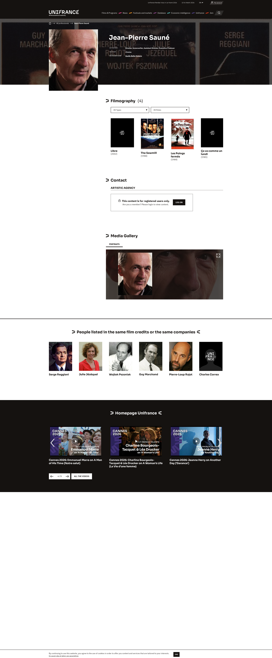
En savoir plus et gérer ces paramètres (64, 656)
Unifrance (200, 13)
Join (211, 13)
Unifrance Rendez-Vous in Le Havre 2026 (162, 3)
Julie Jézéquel (88, 374)
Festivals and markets (142, 13)
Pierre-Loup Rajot (180, 374)
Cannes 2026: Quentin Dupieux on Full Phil (194, 461)
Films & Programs (109, 13)
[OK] (176, 654)
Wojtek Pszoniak (120, 374)
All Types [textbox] (117, 110)
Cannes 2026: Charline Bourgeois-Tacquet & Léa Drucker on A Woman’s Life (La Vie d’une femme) (75, 463)
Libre (114, 151)
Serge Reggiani (59, 374)
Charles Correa (209, 374)
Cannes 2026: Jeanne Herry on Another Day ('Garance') (134, 461)
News (125, 13)
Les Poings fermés (178, 155)
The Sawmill (149, 153)
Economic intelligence (180, 13)
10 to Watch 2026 (188, 3)
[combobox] (130, 110)
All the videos (81, 476)
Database (162, 13)
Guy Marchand (148, 374)
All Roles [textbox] (157, 110)
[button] (218, 255)
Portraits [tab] (114, 244)
